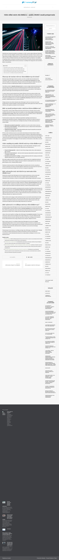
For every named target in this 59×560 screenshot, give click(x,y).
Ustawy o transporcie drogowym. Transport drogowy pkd (50, 387)
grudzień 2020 (48, 212)
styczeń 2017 (47, 274)
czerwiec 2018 (48, 240)
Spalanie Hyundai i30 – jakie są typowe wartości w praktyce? (50, 347)
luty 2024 (47, 159)
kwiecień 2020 (48, 229)
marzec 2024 (47, 157)
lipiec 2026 (47, 135)
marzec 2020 (47, 232)
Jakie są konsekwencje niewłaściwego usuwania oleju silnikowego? (15, 71)
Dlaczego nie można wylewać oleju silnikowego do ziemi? (13, 67)
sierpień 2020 (47, 221)
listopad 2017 (48, 255)
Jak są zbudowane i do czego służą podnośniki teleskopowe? (50, 110)
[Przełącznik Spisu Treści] (25, 66)
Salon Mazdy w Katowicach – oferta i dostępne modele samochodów (49, 307)
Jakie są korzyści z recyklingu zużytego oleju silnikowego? (13, 72)
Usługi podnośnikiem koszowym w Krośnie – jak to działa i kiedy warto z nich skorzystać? (50, 312)
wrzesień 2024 (48, 150)
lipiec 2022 (47, 176)
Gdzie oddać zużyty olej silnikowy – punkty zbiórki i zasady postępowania (50, 376)
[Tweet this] (28, 257)
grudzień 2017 (48, 253)
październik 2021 (48, 191)
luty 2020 (47, 234)
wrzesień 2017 (48, 259)
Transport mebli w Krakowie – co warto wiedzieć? (49, 126)
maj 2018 (46, 242)
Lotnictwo (47, 293)
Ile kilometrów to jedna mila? (10, 241)
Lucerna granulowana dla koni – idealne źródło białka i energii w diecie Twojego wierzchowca (50, 52)
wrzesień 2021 (48, 193)
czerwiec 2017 (48, 264)
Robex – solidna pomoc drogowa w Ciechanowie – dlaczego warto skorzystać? (50, 115)
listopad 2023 (48, 161)
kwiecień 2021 (48, 204)
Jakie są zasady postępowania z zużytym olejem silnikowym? (14, 68)
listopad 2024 (48, 148)
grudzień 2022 (48, 172)
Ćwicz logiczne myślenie (10, 412)
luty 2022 (47, 182)
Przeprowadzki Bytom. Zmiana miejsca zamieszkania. (49, 396)
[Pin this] (31, 257)
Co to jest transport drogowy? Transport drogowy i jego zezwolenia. (49, 318)
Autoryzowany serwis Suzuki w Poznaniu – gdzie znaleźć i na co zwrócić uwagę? (7, 517)
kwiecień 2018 (48, 244)
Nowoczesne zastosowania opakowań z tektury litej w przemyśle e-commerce (50, 57)
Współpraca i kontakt (29, 7)
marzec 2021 (47, 206)
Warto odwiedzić (48, 322)
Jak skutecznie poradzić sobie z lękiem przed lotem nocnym (10, 544)
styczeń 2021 (47, 210)
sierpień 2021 (47, 195)
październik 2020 (48, 217)
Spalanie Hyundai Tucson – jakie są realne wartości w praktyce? (50, 337)
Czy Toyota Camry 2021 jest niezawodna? (49, 334)
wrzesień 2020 (48, 219)
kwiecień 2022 (48, 178)
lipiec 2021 (47, 197)
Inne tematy (47, 291)
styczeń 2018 (47, 251)
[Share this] (26, 257)
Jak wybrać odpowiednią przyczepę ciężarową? (50, 325)
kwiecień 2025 (48, 144)
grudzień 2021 (48, 187)
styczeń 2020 (47, 236)
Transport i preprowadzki (29, 13)
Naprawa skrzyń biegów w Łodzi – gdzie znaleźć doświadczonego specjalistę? (50, 382)
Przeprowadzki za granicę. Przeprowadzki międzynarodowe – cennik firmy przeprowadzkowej (50, 364)
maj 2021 (46, 202)
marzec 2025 (47, 146)
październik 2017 (48, 257)
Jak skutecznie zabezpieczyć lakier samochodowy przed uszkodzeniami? (49, 43)
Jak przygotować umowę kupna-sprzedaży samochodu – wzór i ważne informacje (50, 121)
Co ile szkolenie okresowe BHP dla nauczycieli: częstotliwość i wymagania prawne (50, 38)
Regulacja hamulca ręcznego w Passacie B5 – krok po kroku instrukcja (50, 391)
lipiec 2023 (47, 163)
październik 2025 (48, 137)
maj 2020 (46, 227)
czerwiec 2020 (48, 225)
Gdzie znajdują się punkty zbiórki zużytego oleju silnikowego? (14, 70)
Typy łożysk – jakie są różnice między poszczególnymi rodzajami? (49, 352)
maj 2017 (46, 266)
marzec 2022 (47, 180)
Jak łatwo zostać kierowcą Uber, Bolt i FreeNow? (49, 371)
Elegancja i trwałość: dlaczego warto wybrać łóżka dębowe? (50, 47)
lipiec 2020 (47, 223)
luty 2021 (47, 208)
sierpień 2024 (47, 152)
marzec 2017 (47, 270)
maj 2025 (46, 142)
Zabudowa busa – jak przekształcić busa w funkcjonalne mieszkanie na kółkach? (50, 96)
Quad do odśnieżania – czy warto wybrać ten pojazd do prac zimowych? (50, 105)
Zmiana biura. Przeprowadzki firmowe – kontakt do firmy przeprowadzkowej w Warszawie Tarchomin (50, 358)
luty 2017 (47, 272)
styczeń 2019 (47, 238)
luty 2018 (47, 249)
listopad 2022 (48, 174)
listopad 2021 (48, 189)
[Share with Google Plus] (30, 257)
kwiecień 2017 (48, 268)
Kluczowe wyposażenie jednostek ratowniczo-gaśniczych (16, 249)
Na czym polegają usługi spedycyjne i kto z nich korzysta (50, 91)
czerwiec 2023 (48, 165)
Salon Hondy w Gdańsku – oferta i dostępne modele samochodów (18, 244)
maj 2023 (46, 167)
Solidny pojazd (8, 238)
